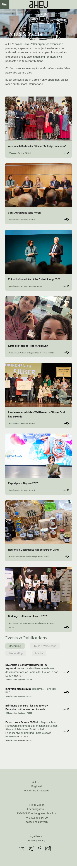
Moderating (16, 653)
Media (39, 653)
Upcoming (15, 646)
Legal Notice (36, 836)
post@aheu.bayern (37, 822)
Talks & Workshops (45, 646)
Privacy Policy (36, 840)
